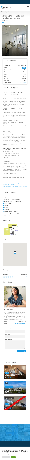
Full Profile (6, 326)
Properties (7, 11)
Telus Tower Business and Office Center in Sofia (13, 181)
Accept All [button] (13, 456)
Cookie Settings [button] (6, 456)
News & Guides (5, 446)
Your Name (8, 328)
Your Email (7, 334)
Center (6, 20)
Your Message (8, 339)
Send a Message (21, 351)
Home (2, 11)
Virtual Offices (5, 444)
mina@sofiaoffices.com (20, 323)
